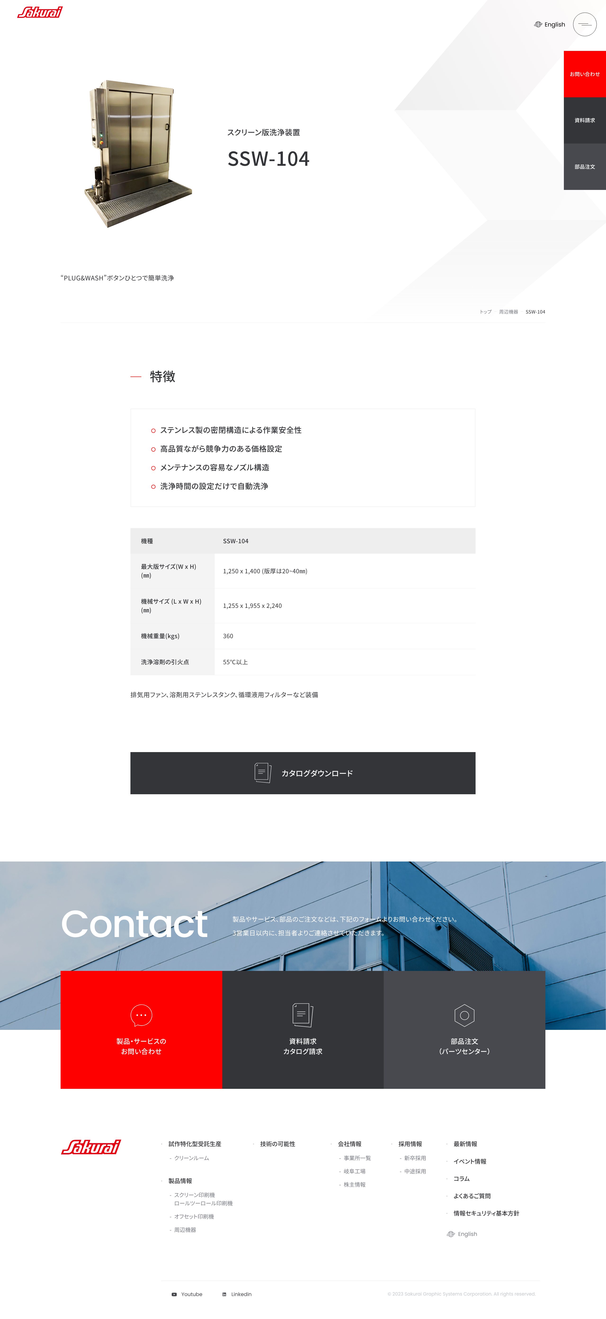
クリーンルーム (191, 1158)
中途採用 (415, 1171)
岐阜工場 (354, 1171)
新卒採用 (415, 1158)
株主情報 (354, 1184)
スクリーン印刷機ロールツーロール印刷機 (203, 1199)
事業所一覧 (357, 1158)
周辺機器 (508, 311)
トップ (486, 311)
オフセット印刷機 (194, 1216)
